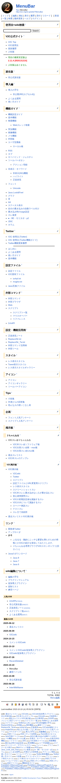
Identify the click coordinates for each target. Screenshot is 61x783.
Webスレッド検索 (21, 125)
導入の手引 (13, 90)
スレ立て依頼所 (20, 512)
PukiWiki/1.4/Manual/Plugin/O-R (18, 769)
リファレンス (19, 319)
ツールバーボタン (16, 160)
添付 (38, 15)
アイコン (12, 380)
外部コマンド (14, 298)
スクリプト (13, 308)
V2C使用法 (13, 45)
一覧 (4, 18)
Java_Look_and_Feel (10, 750)
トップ (5, 15)
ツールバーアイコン (17, 386)
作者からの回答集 (16, 402)
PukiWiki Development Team (31, 778)
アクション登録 (20, 164)
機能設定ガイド (15, 114)
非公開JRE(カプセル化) (24, 94)
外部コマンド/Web (37, 761)
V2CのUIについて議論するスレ (27, 502)
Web (10, 305)
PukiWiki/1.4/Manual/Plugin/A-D (40, 765)
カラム (11, 224)
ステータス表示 (15, 205)
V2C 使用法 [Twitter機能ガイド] (22, 240)
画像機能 (12, 132)
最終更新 (18, 18)
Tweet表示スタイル (17, 364)
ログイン (36, 18)
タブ (10, 154)
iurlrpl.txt (17, 278)
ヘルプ (27, 18)
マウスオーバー (20, 316)
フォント (12, 184)
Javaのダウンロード (17, 553)
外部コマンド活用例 (17, 345)
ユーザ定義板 (14, 142)
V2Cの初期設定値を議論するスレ (28, 499)
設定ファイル (14, 271)
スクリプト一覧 (20, 312)
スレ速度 (12, 215)
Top (17, 10)
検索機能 (12, 121)
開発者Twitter (14, 529)
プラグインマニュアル (18, 580)
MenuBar (25, 6)
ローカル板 (18, 146)
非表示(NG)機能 (20, 173)
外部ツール (13, 348)
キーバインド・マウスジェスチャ (18, 745)
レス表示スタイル (16, 361)
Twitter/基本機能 (42, 754)
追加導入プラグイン (17, 583)
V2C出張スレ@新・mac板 (25, 447)
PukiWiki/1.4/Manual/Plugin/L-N (44, 767)
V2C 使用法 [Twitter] (17, 236)
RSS (10, 150)
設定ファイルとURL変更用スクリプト (30, 483)
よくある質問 (14, 98)
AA (9, 202)
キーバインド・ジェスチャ (20, 157)
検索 (10, 18)
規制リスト (13, 586)
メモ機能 (12, 136)
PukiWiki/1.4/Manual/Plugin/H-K (14, 767)
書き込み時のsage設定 (18, 211)
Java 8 (16, 558)
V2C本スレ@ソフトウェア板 (26, 444)
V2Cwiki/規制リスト (50, 727)
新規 (57, 15)
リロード (46, 15)
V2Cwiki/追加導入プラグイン (22, 653)
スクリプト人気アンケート (20, 421)
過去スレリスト (15, 455)
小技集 (11, 398)
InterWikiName (16, 687)
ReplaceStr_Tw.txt (16, 342)
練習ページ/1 (15, 672)
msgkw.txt (17, 281)
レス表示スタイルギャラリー (21, 367)
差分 (27, 15)
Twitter (16, 476)
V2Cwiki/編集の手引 (43, 723)
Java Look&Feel (15, 192)
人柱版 (11, 51)
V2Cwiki (16, 473)
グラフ (11, 196)
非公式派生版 (14, 77)
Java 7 (16, 561)
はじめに (12, 249)
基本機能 (12, 117)
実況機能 (12, 129)
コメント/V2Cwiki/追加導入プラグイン (27, 650)
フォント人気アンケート (19, 417)
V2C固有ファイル (16, 274)
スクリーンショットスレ (24, 489)
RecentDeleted (16, 661)
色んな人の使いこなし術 (19, 405)
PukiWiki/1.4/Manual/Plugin (12, 765)
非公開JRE (39, 718)
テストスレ (18, 509)
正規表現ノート (15, 335)
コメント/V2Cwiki (17, 642)
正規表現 (17, 179)
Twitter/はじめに (24, 723)
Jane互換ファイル (16, 286)
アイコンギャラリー (17, 383)
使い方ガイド (14, 101)
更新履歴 (12, 48)
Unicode (17, 188)
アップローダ (14, 532)
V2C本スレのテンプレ (18, 458)
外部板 (11, 139)
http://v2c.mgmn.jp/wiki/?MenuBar (29, 12)
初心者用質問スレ (21, 496)
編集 (15, 15)
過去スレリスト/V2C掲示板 (20, 516)
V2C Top (12, 42)
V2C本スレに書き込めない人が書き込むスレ (33, 493)
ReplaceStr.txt (14, 339)
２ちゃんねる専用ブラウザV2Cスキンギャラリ (34, 546)
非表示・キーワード (17, 169)
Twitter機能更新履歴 (17, 243)
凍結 (21, 15)
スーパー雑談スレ (21, 505)
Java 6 (16, 564)
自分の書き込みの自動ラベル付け (23, 208)
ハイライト (18, 176)
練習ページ (13, 589)
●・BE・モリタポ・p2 (18, 218)
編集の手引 (13, 577)
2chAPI (11, 323)
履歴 (32, 15)
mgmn (11, 774)
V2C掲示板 (13, 469)
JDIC (10, 221)
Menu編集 (55, 698)
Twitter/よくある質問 (50, 721)
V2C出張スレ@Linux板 (23, 451)
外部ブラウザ (14, 302)
